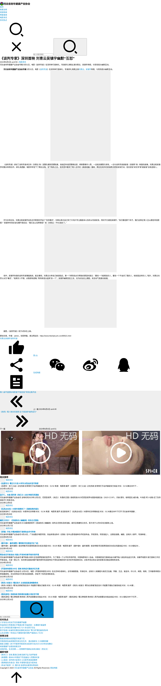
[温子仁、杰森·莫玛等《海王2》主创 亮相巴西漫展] (3, 491)
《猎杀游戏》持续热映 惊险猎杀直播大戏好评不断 (19, 594)
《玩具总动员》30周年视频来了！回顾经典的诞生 (19, 509)
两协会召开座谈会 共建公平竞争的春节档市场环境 (19, 555)
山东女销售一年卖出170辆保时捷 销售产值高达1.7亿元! (21, 633)
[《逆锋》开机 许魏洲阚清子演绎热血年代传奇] (3, 528)
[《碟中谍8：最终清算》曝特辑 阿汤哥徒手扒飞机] (3, 540)
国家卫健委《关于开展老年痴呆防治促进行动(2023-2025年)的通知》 (26, 644)
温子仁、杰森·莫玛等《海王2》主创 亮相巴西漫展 (19, 495)
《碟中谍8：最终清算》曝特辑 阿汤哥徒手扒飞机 (19, 543)
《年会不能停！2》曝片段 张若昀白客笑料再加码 (19, 665)
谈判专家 (43, 69)
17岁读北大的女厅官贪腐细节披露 (13, 622)
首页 (2, 7)
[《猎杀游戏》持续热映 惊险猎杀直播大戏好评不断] (3, 591)
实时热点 (3, 20)
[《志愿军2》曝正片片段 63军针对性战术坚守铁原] (3, 480)
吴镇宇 (88, 69)
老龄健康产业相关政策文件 (10, 646)
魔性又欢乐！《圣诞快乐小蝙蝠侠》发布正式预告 (19, 520)
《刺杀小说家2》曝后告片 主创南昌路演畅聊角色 (19, 583)
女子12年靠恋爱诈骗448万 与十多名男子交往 (17, 628)
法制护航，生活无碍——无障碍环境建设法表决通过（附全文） (24, 649)
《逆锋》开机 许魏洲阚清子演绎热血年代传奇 (17, 532)
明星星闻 (3, 15)
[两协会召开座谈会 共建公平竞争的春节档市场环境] (3, 551)
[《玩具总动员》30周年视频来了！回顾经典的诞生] (3, 506)
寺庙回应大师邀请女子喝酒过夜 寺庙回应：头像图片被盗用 (23, 625)
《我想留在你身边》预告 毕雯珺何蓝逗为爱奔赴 (18, 663)
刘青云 (81, 69)
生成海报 (36, 373)
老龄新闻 (3, 12)
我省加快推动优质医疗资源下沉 (12, 638)
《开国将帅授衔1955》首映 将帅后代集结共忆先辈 (19, 569)
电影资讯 (3, 17)
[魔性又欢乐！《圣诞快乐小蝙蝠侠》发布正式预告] (3, 517)
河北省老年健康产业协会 (23, 668)
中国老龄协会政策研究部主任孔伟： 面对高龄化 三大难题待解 (24, 641)
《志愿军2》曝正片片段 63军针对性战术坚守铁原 (19, 483)
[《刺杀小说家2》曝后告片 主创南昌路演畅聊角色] (3, 579)
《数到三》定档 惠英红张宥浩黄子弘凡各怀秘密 (18, 655)
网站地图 (53, 668)
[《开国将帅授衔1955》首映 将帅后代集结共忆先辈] (3, 565)
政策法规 (3, 10)
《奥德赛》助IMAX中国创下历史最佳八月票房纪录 (19, 657)
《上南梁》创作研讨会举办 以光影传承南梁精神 (18, 660)
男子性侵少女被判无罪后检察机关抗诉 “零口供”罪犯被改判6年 (24, 630)
